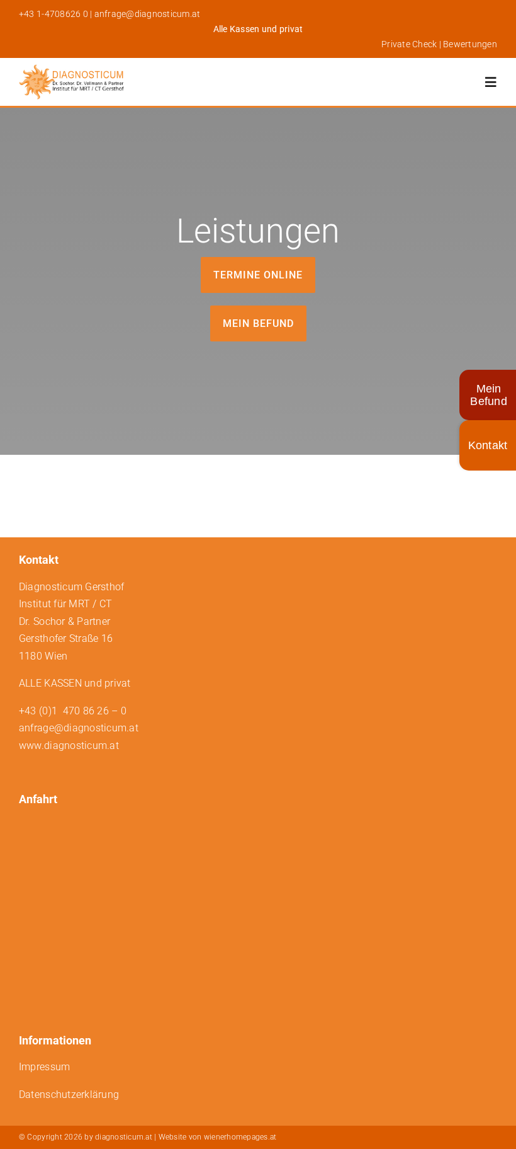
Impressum (44, 1067)
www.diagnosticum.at (69, 746)
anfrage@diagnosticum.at (147, 14)
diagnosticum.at (123, 1137)
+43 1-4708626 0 (53, 14)
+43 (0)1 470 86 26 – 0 (72, 711)
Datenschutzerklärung (69, 1094)
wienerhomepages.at (240, 1137)
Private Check (409, 44)
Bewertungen (470, 44)
